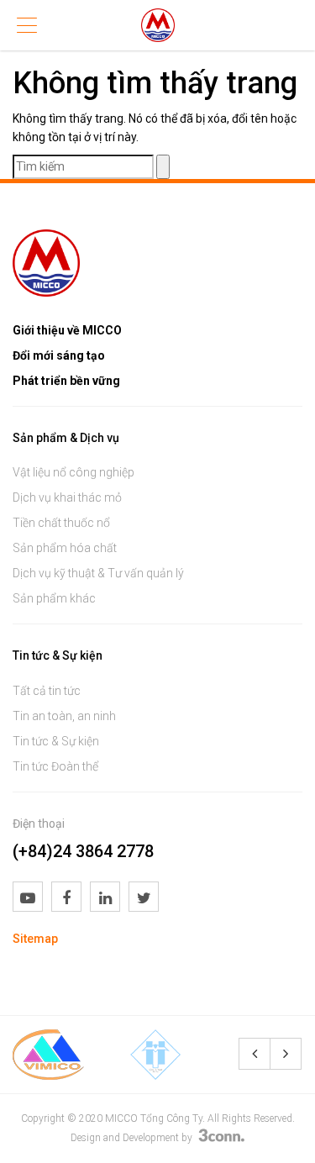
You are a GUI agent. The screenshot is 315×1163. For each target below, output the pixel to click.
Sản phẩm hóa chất (65, 548)
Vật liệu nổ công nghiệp (73, 472)
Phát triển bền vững (66, 380)
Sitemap (35, 938)
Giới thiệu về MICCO (67, 330)
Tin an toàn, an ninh (64, 716)
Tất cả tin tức (47, 690)
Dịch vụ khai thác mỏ (67, 497)
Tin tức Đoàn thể (55, 766)
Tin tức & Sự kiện (56, 741)
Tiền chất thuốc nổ (61, 522)
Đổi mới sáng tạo (59, 355)
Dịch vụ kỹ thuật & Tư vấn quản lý (98, 573)
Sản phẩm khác (54, 598)
